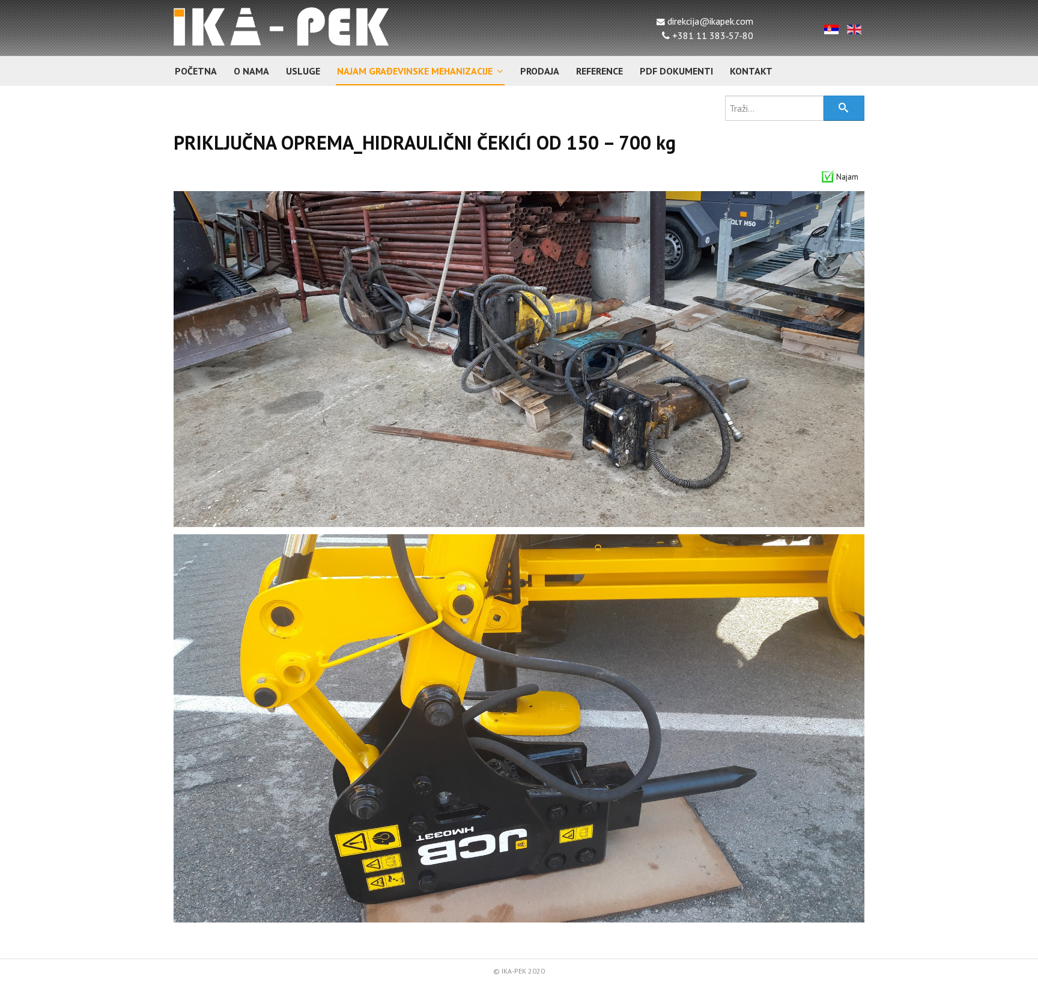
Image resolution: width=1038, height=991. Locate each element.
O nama (251, 71)
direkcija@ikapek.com (709, 21)
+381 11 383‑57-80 (711, 35)
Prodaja (539, 71)
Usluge (303, 71)
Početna (196, 71)
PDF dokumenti (676, 71)
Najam (847, 176)
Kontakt (751, 71)
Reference (599, 71)
